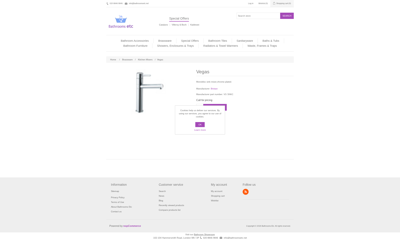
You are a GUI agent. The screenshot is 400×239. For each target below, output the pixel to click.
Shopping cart (218, 196)
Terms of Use (117, 202)
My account (216, 191)
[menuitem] (135, 40)
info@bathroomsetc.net (139, 3)
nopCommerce (132, 226)
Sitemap (115, 191)
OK (200, 124)
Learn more (200, 130)
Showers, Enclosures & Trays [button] (175, 45)
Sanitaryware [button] (245, 40)
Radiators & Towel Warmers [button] (220, 45)
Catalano (163, 24)
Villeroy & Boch (179, 24)
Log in (250, 3)
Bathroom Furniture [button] (135, 45)
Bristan (214, 88)
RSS (246, 192)
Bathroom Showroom (204, 234)
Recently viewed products (171, 205)
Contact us (116, 211)
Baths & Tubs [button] (270, 40)
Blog (161, 200)
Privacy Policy (118, 197)
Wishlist (214, 200)
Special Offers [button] (190, 40)
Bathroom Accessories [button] (135, 40)
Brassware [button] (165, 40)
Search (286, 16)
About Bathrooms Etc (121, 207)
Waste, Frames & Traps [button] (262, 45)
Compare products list (169, 210)
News (161, 196)
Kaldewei (194, 24)
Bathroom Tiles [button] (217, 40)
